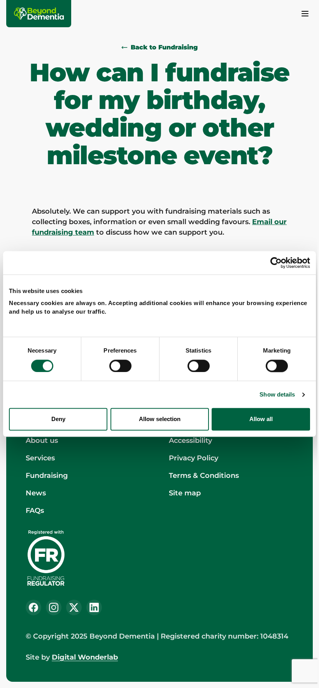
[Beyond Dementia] (39, 13)
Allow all (261, 419)
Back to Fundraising (164, 47)
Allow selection (160, 419)
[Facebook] (33, 607)
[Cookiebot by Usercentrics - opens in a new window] (276, 263)
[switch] (120, 366)
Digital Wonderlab (85, 657)
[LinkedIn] (94, 607)
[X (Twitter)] (74, 607)
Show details (277, 394)
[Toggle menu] (305, 13)
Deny (58, 419)
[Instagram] (53, 607)
